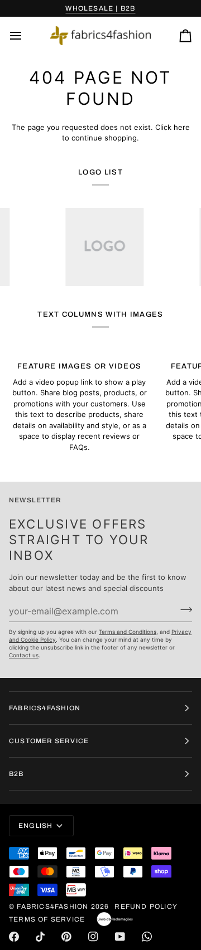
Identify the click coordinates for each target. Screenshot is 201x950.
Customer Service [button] (49, 741)
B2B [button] (16, 774)
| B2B (100, 8)
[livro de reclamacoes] (114, 919)
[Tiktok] (40, 937)
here (182, 127)
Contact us (24, 655)
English (35, 826)
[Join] (183, 609)
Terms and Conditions (127, 631)
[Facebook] (14, 937)
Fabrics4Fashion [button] (44, 708)
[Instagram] (93, 937)
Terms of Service (47, 919)
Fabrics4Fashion (52, 906)
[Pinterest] (66, 937)
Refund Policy (146, 906)
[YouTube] (120, 937)
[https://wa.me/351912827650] (147, 937)
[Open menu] (25, 36)
